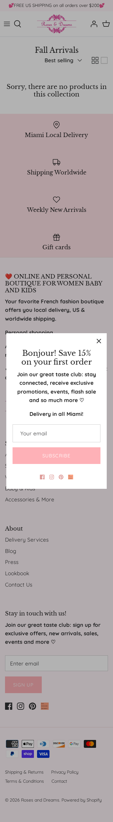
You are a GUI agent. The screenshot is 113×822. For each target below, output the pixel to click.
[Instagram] (51, 477)
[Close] (99, 341)
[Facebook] (42, 477)
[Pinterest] (61, 477)
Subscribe (56, 456)
